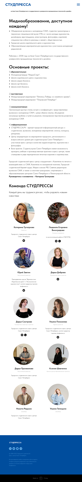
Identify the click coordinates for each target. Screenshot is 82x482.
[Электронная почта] (13, 448)
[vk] (10, 448)
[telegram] (21, 448)
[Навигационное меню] (78, 5)
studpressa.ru (12, 465)
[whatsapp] (17, 448)
